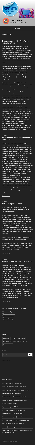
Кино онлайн (21, 338)
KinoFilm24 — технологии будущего (12, 383)
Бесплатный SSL (8, 320)
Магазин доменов (8, 318)
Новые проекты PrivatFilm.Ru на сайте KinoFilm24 (15, 42)
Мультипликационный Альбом (11, 407)
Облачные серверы (8, 316)
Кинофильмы (7, 341)
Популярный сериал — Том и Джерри (12, 413)
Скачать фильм (7, 345)
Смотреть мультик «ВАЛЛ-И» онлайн (17, 261)
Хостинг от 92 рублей (9, 312)
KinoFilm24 (6, 338)
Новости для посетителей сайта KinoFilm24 (14, 400)
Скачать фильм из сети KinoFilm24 (12, 393)
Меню (18, 28)
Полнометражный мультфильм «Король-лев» (15, 417)
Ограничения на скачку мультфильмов (13, 423)
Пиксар (25, 341)
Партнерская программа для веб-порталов (14, 386)
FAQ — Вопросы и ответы (12, 203)
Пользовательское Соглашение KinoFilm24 (14, 397)
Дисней (13, 338)
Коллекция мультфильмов (9, 403)
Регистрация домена (9, 314)
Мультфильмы (17, 341)
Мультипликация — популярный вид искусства (17, 138)
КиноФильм (16, 20)
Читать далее (6, 196)
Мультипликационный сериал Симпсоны (13, 410)
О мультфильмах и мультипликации (12, 427)
